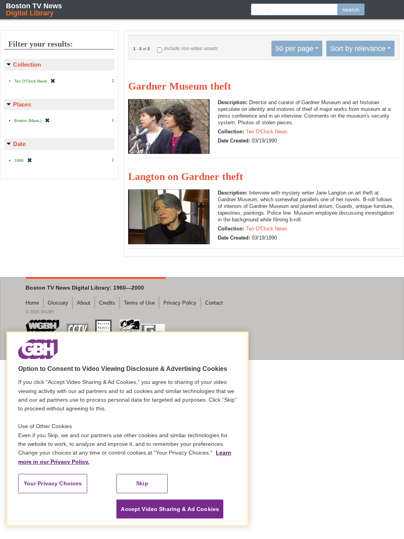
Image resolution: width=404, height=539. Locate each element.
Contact (214, 303)
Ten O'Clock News (267, 132)
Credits (107, 303)
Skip (142, 483)
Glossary (58, 303)
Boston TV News (34, 9)
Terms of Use (139, 303)
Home (32, 303)
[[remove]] (53, 81)
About (83, 303)
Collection (27, 64)
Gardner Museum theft (179, 86)
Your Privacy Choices (53, 483)
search (350, 9)
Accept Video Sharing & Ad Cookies (170, 509)
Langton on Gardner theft (185, 176)
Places (22, 104)
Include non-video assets (191, 48)
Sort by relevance (357, 48)
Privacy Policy (179, 303)
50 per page (294, 48)
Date (19, 143)
